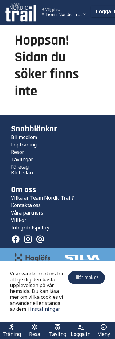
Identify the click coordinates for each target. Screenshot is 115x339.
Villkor (18, 220)
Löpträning (24, 144)
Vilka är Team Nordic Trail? (42, 197)
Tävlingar (22, 159)
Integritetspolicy (30, 227)
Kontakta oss (26, 205)
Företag (20, 166)
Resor (17, 152)
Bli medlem (24, 137)
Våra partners (27, 212)
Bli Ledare (23, 172)
